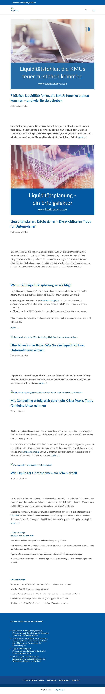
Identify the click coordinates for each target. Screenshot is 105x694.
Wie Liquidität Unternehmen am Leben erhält (44, 473)
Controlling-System (30, 451)
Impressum (51, 680)
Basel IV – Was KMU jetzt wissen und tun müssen (30, 589)
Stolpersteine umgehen (19, 106)
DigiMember (60, 690)
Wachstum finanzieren (19, 478)
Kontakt (75, 680)
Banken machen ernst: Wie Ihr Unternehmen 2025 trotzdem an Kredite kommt (41, 584)
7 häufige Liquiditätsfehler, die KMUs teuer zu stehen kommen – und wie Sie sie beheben (45, 593)
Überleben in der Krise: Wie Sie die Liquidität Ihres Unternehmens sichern (39, 603)
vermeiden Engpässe (50, 300)
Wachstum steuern (17, 411)
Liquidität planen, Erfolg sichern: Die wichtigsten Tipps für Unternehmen (39, 598)
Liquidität (15, 515)
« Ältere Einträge (18, 532)
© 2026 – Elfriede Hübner (33, 680)
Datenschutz (64, 680)
